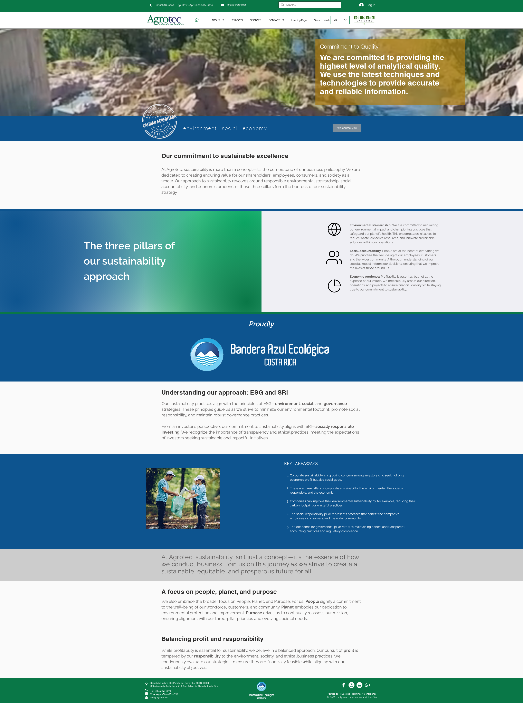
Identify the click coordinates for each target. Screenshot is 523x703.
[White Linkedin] (359, 685)
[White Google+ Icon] (367, 685)
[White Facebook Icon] (343, 685)
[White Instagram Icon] (351, 685)
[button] (218, 20)
